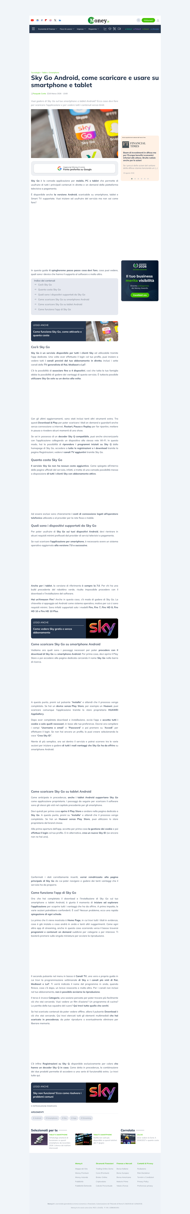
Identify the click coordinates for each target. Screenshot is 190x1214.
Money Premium (82, 1173)
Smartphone (52, 1118)
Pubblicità (79, 1181)
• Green (146, 29)
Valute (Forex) (122, 1186)
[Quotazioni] (105, 29)
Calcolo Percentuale (104, 1186)
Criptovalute (101, 1181)
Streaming (86, 1118)
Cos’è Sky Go (45, 284)
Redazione (141, 1169)
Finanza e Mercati (124, 1163)
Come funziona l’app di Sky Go (54, 309)
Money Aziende (81, 1177)
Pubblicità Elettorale (83, 1186)
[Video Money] (119, 29)
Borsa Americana (124, 1177)
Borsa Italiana (122, 1169)
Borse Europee (123, 1173)
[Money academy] (109, 29)
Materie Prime (122, 1181)
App (74, 1118)
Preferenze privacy (145, 1186)
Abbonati (148, 20)
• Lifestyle (155, 29)
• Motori (128, 29)
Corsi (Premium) (102, 1173)
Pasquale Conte (39, 93)
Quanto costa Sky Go (49, 289)
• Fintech (137, 29)
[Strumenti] (114, 29)
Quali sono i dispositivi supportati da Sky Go (61, 294)
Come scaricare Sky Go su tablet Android (60, 304)
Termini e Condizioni (145, 1177)
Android (38, 1118)
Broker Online (101, 1177)
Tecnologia (35, 72)
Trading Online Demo (104, 1169)
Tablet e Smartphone (50, 72)
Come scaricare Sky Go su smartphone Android (63, 299)
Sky (65, 1118)
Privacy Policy (143, 1181)
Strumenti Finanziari (105, 1163)
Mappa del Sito (81, 1169)
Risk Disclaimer (143, 1173)
